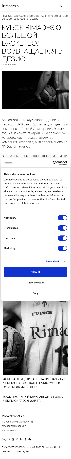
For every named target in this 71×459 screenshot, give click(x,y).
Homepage (7, 16)
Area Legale (22, 451)
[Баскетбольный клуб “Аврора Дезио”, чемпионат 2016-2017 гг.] (35, 398)
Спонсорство (31, 16)
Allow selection (35, 282)
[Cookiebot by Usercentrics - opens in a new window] (52, 163)
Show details (53, 261)
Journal (18, 16)
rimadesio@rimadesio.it (14, 425)
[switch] (62, 228)
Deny (35, 293)
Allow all (35, 272)
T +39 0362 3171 (10, 430)
